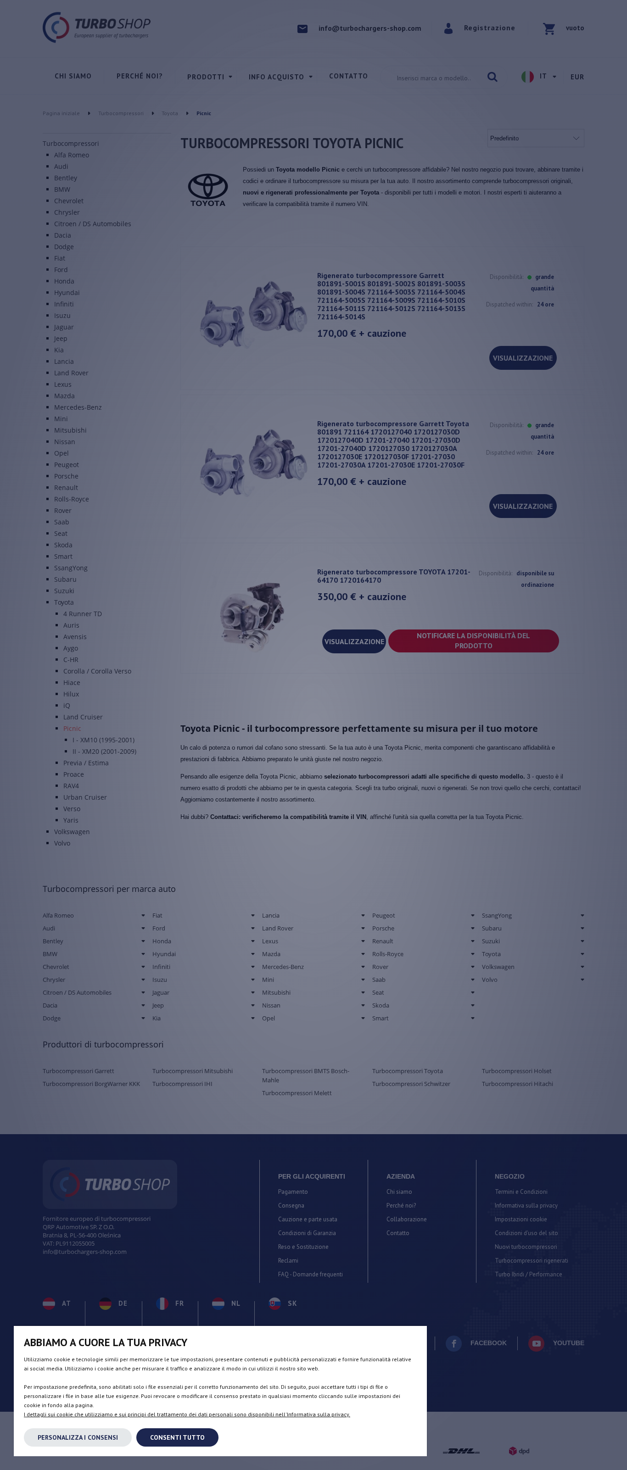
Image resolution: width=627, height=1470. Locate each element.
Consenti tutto (177, 1437)
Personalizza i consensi (78, 1437)
